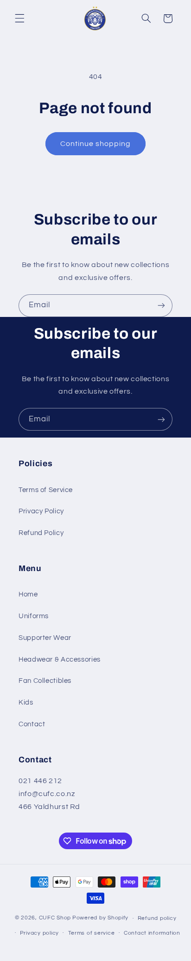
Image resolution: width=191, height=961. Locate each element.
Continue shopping (95, 143)
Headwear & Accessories (60, 659)
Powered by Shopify (100, 918)
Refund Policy (41, 532)
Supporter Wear (45, 637)
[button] (19, 18)
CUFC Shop (55, 918)
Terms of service (91, 933)
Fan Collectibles (45, 680)
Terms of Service (46, 490)
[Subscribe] (161, 305)
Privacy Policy (41, 511)
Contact (32, 724)
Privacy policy (39, 933)
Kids (26, 702)
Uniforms (34, 616)
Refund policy (157, 918)
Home (28, 594)
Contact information (152, 933)
